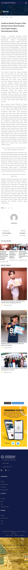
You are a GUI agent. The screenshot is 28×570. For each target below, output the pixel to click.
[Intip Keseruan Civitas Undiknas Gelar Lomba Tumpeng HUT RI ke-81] (23, 247)
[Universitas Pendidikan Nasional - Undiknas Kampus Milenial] (8, 3)
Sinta (2, 523)
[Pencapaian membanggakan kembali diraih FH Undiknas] (17, 395)
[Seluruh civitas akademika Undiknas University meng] (4, 395)
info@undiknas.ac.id (7, 466)
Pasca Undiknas (4, 489)
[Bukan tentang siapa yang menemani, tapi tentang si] (4, 386)
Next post (23, 230)
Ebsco (2, 501)
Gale (2, 504)
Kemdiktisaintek (4, 484)
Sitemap (16, 535)
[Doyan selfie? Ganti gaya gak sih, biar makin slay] (17, 382)
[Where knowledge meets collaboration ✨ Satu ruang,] (4, 378)
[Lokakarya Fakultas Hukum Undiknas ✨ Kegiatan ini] (4, 390)
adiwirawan (14, 223)
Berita (11, 17)
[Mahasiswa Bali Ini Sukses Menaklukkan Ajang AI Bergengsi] (14, 247)
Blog (7, 17)
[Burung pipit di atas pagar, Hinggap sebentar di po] (17, 399)
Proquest (3, 498)
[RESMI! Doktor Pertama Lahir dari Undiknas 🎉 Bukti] (17, 378)
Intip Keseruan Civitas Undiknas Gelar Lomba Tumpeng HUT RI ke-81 (23, 254)
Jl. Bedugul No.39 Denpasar (9, 460)
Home (2, 17)
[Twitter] (9, 208)
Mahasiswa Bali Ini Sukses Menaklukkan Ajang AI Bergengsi (13, 254)
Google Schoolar (5, 506)
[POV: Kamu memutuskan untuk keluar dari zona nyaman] (4, 382)
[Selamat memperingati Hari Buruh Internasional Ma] (4, 399)
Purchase (21, 535)
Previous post (5, 230)
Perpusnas (3, 487)
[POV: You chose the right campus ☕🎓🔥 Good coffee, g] (17, 390)
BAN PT (2, 481)
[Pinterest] (12, 208)
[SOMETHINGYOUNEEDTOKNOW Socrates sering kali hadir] (17, 386)
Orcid (2, 521)
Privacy (7, 535)
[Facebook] (6, 208)
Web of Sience (4, 518)
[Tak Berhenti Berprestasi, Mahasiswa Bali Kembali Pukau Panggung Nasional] (4, 247)
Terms (11, 535)
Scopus (2, 515)
